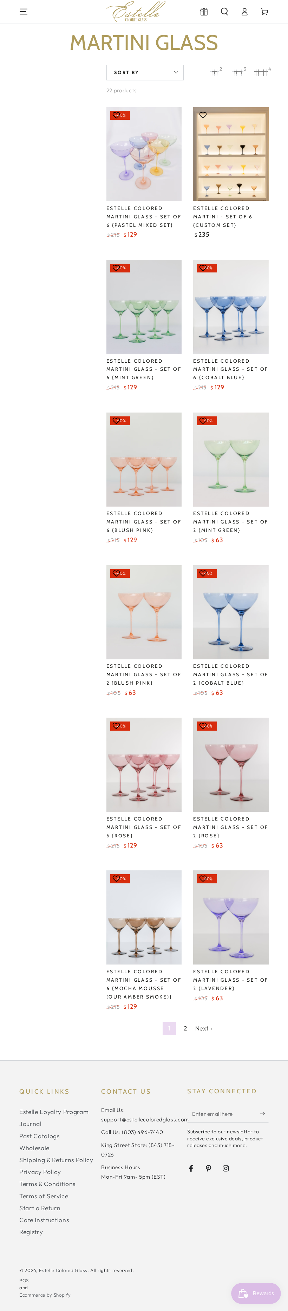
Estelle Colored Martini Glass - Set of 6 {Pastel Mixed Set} (144, 216)
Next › (203, 1028)
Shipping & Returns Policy (56, 1160)
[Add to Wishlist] (117, 115)
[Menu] (24, 11)
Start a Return (39, 1208)
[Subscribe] (264, 1113)
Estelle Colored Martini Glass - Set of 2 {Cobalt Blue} (230, 674)
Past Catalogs (39, 1136)
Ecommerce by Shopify (45, 1295)
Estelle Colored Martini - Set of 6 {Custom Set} (223, 216)
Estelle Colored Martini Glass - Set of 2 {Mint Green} (230, 521)
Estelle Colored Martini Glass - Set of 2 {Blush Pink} (144, 674)
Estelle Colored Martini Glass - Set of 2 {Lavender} (230, 980)
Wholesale (34, 1148)
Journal (30, 1124)
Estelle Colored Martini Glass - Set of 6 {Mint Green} (144, 369)
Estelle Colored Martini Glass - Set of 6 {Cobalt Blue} (230, 369)
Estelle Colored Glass (63, 1270)
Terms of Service (43, 1196)
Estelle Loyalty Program (54, 1112)
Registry (31, 1232)
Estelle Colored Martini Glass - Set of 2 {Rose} (230, 827)
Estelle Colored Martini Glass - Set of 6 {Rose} (144, 827)
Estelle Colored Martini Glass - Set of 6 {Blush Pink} (144, 521)
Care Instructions (44, 1220)
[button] (224, 11)
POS (24, 1280)
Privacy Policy (40, 1172)
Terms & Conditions (47, 1184)
